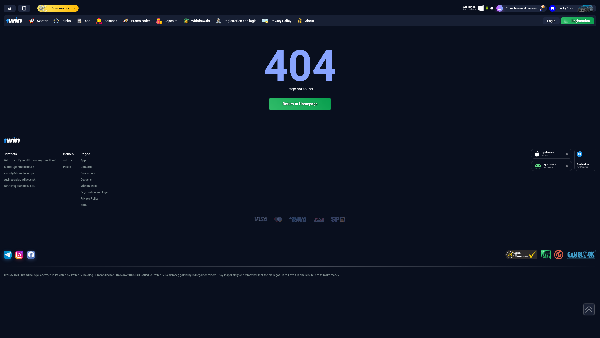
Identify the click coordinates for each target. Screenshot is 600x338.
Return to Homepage (300, 104)
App (87, 21)
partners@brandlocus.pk (19, 186)
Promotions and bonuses (521, 8)
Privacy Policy (280, 21)
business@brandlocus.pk (19, 179)
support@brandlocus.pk (19, 167)
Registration (580, 21)
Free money (60, 8)
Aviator (42, 21)
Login (551, 21)
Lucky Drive (566, 8)
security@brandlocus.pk (19, 173)
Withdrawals (200, 21)
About (309, 21)
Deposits (170, 21)
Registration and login (240, 21)
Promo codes (140, 21)
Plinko (66, 21)
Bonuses (110, 21)
